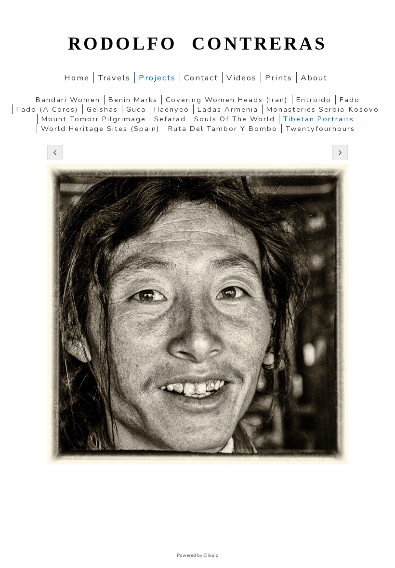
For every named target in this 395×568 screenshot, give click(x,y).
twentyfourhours (320, 128)
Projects (157, 77)
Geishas (102, 109)
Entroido (313, 99)
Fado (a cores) (47, 109)
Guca (136, 109)
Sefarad (170, 119)
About (314, 77)
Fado (350, 99)
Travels (114, 77)
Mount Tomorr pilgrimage (93, 119)
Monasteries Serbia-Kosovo (322, 109)
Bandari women (68, 99)
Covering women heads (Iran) (227, 99)
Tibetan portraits (318, 119)
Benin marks (133, 99)
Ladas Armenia (228, 109)
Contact (201, 77)
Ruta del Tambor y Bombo (222, 128)
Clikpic (210, 555)
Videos (241, 77)
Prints (278, 77)
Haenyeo (171, 109)
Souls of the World (234, 119)
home (77, 77)
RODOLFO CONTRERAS (197, 43)
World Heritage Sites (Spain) (100, 128)
